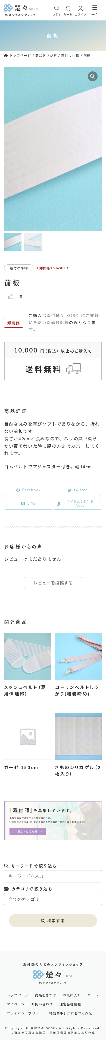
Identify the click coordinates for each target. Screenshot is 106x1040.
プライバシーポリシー (25, 1013)
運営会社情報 (70, 1004)
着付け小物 (19, 268)
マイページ (16, 1004)
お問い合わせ (42, 1004)
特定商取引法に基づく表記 (70, 1013)
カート (67, 14)
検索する (56, 920)
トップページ (17, 995)
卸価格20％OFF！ (54, 268)
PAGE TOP (97, 910)
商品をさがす (46, 995)
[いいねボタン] (11, 296)
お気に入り (72, 995)
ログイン (80, 14)
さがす (56, 14)
